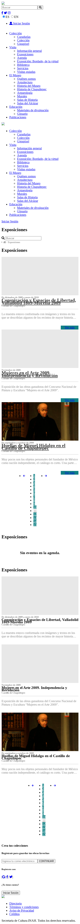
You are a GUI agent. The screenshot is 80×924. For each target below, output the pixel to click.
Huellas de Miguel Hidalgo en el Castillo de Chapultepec (33, 447)
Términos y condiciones (24, 907)
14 (35, 521)
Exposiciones (25, 54)
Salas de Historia (27, 99)
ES (7, 16)
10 (35, 507)
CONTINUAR (46, 861)
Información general (29, 50)
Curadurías (23, 36)
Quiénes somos (26, 78)
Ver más (70, 327)
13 (35, 517)
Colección (15, 33)
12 (35, 514)
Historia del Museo (28, 85)
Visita (12, 47)
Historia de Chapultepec (32, 89)
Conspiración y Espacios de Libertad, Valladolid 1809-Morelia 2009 (39, 301)
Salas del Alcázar (27, 103)
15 (35, 524)
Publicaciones (17, 117)
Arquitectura (24, 82)
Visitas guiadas (26, 71)
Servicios (22, 68)
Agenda (22, 57)
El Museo (15, 75)
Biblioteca (23, 64)
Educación (15, 106)
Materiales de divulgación (33, 110)
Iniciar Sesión (21, 23)
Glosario (22, 113)
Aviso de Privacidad (21, 910)
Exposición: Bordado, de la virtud (37, 61)
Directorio (15, 903)
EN (16, 16)
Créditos (14, 914)
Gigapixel (23, 43)
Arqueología (24, 92)
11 (35, 510)
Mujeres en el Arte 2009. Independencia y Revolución (30, 374)
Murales (22, 96)
